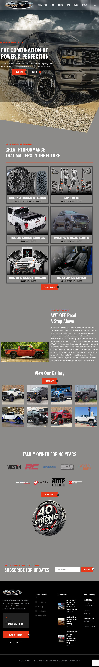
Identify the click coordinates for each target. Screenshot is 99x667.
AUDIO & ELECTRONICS (27, 278)
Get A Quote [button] (15, 634)
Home (52, 5)
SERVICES (34, 72)
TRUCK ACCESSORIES (27, 238)
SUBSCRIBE (87, 569)
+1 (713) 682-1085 (14, 624)
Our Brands (42, 611)
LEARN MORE (19, 72)
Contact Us (42, 615)
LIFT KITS (71, 198)
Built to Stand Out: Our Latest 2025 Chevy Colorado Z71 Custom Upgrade (71, 604)
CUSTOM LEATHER (71, 278)
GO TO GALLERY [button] (49, 381)
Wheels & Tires (42, 5)
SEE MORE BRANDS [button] (49, 495)
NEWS (68, 5)
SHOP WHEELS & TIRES (27, 198)
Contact (84, 5)
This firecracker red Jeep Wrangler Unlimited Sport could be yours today (71, 637)
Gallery (75, 5)
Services (60, 5)
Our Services (42, 602)
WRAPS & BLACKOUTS (71, 238)
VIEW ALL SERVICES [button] (49, 287)
